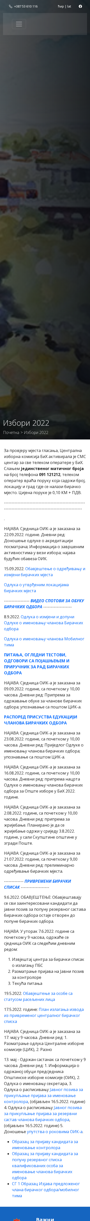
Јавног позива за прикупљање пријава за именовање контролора (43, 1095)
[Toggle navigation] (19, 24)
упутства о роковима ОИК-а (54, 1131)
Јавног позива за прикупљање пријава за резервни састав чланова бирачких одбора (43, 1113)
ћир (61, 6)
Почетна (11, 432)
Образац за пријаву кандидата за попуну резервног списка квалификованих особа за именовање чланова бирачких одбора (45, 1165)
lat (69, 6)
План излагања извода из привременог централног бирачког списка (44, 1015)
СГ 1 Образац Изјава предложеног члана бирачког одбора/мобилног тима (46, 1189)
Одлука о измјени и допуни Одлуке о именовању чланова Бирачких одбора (43, 623)
